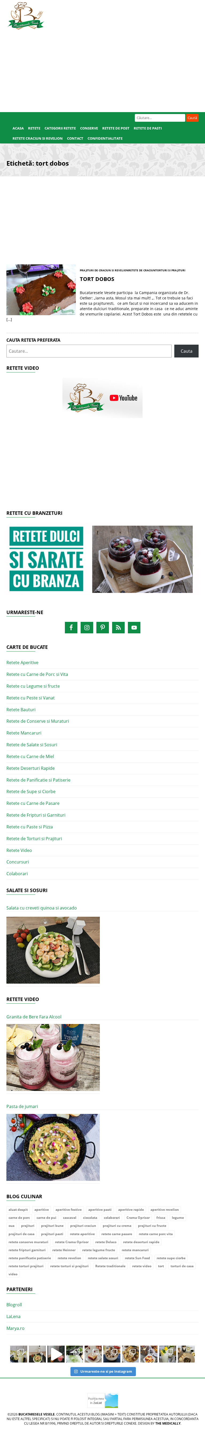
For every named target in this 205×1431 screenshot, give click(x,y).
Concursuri (17, 862)
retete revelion (69, 1258)
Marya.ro (15, 1328)
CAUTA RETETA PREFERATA (33, 340)
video (13, 1274)
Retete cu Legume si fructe (33, 686)
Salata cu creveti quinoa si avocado (41, 908)
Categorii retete (60, 128)
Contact (75, 138)
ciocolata (90, 1217)
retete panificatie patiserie (30, 1258)
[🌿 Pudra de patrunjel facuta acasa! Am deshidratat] (74, 1354)
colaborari (112, 1217)
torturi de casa (182, 1266)
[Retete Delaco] (102, 562)
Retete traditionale (110, 1266)
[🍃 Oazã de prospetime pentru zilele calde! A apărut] (18, 1354)
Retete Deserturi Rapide (30, 768)
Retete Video (19, 850)
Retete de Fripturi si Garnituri (35, 815)
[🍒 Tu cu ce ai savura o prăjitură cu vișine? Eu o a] (93, 1354)
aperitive (41, 1209)
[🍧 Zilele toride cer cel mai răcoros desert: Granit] (167, 1354)
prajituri (27, 1225)
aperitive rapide (131, 1209)
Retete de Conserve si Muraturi (37, 721)
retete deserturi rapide (141, 1242)
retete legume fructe (98, 1250)
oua (11, 1225)
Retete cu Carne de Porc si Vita (37, 674)
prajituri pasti (52, 1234)
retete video (141, 1266)
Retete (34, 128)
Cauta (186, 351)
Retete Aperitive (22, 662)
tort (161, 1266)
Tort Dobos (97, 279)
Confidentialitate (105, 138)
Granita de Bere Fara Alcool (33, 1017)
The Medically (167, 1423)
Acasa (18, 128)
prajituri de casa (21, 1234)
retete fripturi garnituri (27, 1250)
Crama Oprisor (138, 1217)
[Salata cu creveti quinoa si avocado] (53, 950)
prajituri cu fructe (152, 1225)
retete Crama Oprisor (72, 1242)
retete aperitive (82, 1234)
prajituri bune (52, 1225)
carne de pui (46, 1217)
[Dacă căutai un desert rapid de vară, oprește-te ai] (111, 1354)
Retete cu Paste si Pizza (29, 827)
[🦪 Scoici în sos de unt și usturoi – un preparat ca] (186, 1354)
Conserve (89, 128)
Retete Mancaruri (23, 733)
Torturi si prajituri (170, 270)
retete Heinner (64, 1250)
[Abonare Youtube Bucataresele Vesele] (102, 397)
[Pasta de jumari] (53, 1147)
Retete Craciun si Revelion (38, 138)
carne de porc (19, 1217)
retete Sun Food (137, 1258)
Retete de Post (115, 128)
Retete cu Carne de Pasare (33, 803)
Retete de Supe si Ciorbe (31, 791)
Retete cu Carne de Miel (30, 756)
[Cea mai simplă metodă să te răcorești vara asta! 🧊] (56, 1354)
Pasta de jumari (22, 1106)
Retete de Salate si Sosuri (31, 745)
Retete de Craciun (141, 270)
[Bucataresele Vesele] (25, 15)
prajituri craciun (83, 1225)
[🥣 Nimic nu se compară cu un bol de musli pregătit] (148, 1354)
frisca (160, 1217)
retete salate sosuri (103, 1258)
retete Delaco (105, 1242)
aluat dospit (18, 1209)
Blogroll (14, 1305)
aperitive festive (69, 1209)
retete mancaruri (135, 1250)
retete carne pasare (116, 1234)
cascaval (69, 1217)
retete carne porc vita (156, 1234)
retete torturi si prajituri (69, 1266)
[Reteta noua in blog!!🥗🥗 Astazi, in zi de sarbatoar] (37, 1354)
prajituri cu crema (117, 1225)
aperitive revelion (165, 1209)
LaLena (13, 1316)
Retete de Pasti (148, 128)
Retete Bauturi (21, 710)
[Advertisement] (102, 69)
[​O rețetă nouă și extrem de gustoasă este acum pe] (130, 1354)
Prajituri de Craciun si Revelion (104, 270)
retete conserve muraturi (28, 1242)
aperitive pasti (100, 1209)
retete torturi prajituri (26, 1266)
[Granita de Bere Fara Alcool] (53, 1057)
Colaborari (17, 874)
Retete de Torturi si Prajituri (34, 839)
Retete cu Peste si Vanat (30, 698)
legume (178, 1217)
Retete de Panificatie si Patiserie (38, 780)
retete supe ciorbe (171, 1258)
